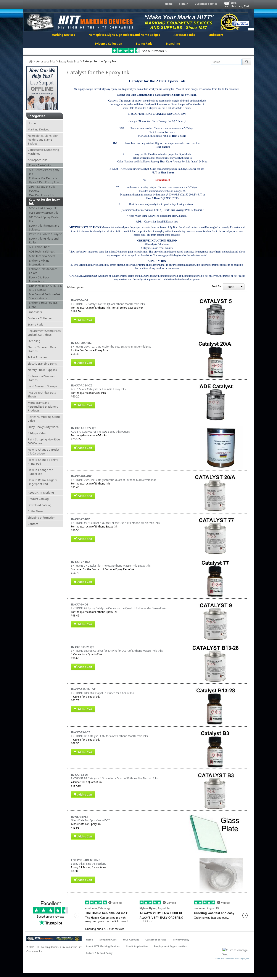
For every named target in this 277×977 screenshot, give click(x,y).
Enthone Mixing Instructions (39, 262)
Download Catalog (40, 505)
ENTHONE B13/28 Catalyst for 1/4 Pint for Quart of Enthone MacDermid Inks (117, 651)
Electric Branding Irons (42, 363)
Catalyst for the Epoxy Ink (44, 201)
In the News (35, 511)
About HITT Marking (41, 492)
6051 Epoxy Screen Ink (43, 212)
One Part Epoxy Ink (41, 195)
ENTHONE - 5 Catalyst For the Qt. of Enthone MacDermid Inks (108, 304)
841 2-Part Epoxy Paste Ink (43, 219)
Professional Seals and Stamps (42, 378)
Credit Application (137, 946)
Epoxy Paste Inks (69, 61)
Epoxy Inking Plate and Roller (44, 240)
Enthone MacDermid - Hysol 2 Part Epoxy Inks (44, 180)
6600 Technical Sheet (42, 256)
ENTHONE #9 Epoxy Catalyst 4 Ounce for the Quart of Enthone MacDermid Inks (118, 608)
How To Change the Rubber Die (40, 472)
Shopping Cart (240, 6)
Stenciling (173, 44)
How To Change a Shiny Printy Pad (43, 461)
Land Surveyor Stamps (42, 386)
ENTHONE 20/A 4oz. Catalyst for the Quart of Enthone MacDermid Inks (113, 480)
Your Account (131, 939)
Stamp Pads (144, 44)
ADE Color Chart (39, 247)
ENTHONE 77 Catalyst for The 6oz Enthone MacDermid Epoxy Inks (111, 565)
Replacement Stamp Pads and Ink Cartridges (44, 333)
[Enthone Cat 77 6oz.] (215, 562)
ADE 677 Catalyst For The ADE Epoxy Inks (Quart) (100, 432)
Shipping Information (41, 517)
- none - (230, 286)
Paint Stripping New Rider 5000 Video (44, 441)
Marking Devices (63, 35)
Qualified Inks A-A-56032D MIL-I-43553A (45, 288)
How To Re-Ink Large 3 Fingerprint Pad (42, 482)
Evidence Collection (108, 44)
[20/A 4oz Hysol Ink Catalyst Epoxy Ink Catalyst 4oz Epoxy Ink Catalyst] (215, 476)
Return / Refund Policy (99, 953)
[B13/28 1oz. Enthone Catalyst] (215, 689)
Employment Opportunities (170, 946)
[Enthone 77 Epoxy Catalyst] (215, 519)
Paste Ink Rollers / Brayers (45, 234)
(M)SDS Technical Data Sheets (42, 394)
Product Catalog (38, 499)
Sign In (183, 4)
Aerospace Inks (184, 35)
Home (168, 4)
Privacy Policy (181, 939)
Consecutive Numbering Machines (43, 152)
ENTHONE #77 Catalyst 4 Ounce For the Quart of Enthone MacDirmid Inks (115, 523)
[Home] (30, 61)
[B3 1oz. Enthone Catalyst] (215, 732)
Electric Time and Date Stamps (42, 349)
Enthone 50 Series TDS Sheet (43, 304)
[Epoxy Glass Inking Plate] (215, 816)
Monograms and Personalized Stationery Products (43, 406)
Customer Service (206, 4)
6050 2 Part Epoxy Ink (43, 208)
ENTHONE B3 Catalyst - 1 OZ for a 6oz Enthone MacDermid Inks (109, 736)
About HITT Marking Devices (102, 946)
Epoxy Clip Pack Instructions (39, 279)
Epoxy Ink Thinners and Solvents (44, 227)
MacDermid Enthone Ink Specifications (44, 296)
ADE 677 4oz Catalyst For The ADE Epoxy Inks (98, 389)
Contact (33, 524)
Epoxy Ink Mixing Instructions (88, 864)
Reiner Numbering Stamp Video (44, 419)
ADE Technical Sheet (42, 251)
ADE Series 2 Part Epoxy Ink (44, 172)
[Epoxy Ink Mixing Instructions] (221, 860)
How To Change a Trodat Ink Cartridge (43, 451)
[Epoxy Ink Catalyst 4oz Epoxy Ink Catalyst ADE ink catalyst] (216, 385)
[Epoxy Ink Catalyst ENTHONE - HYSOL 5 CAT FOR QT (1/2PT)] (216, 300)
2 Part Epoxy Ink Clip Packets (42, 188)
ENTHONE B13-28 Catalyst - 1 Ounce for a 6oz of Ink (102, 693)
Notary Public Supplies (42, 370)
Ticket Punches (37, 357)
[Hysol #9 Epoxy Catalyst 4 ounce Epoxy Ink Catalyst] (215, 604)
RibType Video (37, 433)
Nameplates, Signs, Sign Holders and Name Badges (124, 35)
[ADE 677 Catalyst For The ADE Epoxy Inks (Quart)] (221, 428)
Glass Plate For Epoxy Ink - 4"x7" (90, 820)
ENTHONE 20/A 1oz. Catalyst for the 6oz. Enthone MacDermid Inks (111, 346)
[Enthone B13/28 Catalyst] (216, 647)
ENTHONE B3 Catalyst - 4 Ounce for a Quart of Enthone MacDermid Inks (114, 778)
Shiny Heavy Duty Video (43, 427)
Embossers (216, 35)
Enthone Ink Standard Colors (43, 271)
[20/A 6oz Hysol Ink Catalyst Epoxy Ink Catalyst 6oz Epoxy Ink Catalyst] (215, 343)
